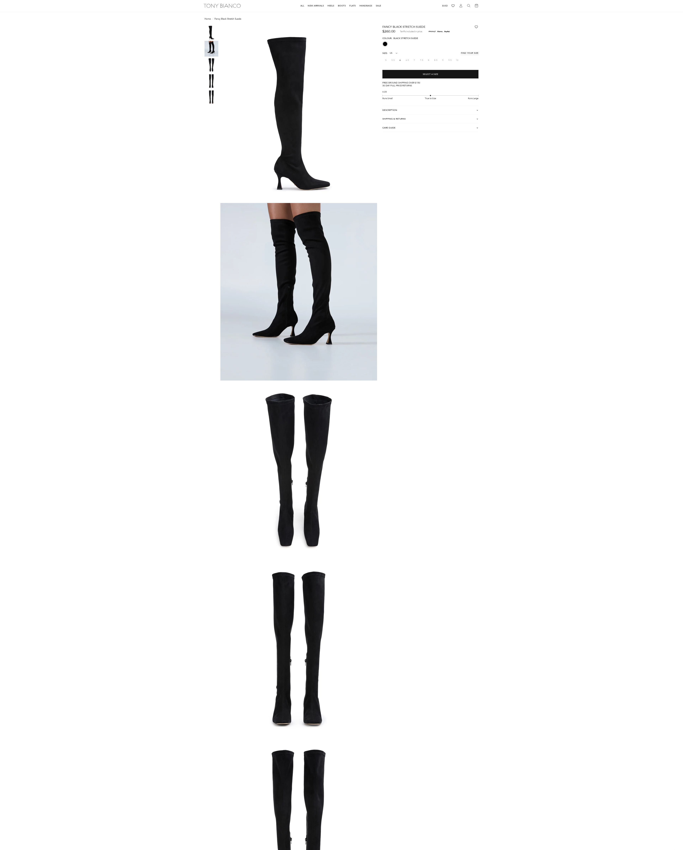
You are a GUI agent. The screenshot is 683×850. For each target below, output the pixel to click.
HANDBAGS (365, 5)
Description (389, 110)
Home (208, 18)
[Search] (469, 6)
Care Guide (389, 127)
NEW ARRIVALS (316, 5)
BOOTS (342, 5)
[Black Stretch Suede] (385, 44)
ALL (302, 5)
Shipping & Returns (394, 119)
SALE (378, 5)
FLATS (352, 5)
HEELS (330, 5)
